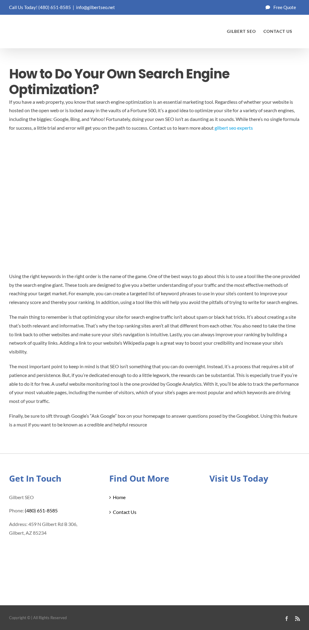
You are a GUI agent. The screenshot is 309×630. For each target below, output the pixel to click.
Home (119, 497)
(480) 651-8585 (54, 7)
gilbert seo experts (234, 128)
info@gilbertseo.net (95, 7)
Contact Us (124, 512)
